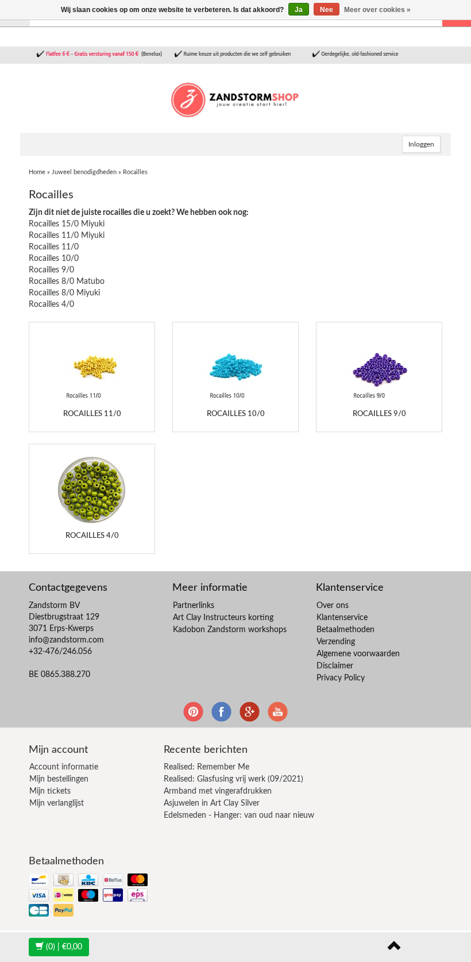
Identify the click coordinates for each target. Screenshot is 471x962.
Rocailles (135, 172)
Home (37, 172)
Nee (326, 10)
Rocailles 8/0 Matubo (67, 282)
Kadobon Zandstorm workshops (230, 630)
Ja (299, 10)
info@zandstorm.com (66, 640)
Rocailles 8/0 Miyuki (64, 293)
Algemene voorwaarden (358, 654)
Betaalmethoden (345, 630)
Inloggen (421, 144)
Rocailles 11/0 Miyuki (67, 236)
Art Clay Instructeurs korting (223, 618)
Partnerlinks (193, 606)
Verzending (335, 642)
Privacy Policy (340, 678)
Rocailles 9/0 (51, 270)
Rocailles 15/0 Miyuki (67, 224)
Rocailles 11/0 (54, 247)
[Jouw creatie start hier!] (235, 98)
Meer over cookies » (377, 10)
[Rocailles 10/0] (235, 368)
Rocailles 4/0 (51, 305)
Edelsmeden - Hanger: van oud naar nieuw (239, 815)
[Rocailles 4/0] (91, 490)
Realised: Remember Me (206, 767)
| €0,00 (64, 947)
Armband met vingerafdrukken (218, 791)
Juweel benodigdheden (84, 172)
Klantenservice (342, 618)
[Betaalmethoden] (89, 896)
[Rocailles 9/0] (379, 368)
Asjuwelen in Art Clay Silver (212, 803)
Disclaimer (334, 666)
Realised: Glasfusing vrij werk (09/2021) (233, 779)
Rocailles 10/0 (54, 259)
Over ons (332, 606)
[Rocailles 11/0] (91, 368)
